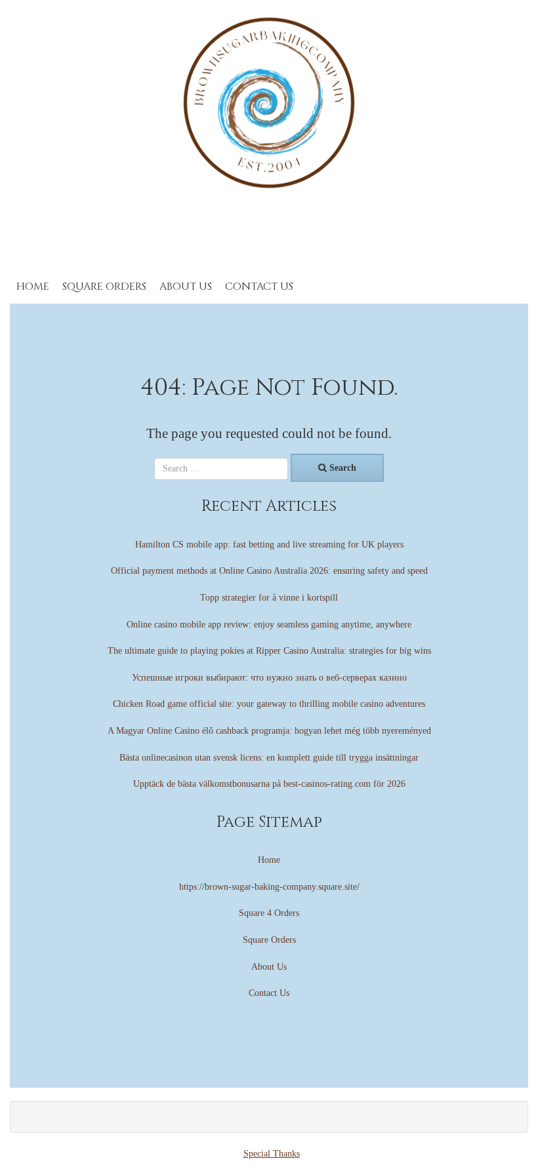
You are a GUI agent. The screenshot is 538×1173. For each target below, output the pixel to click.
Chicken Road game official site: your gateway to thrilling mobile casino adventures (269, 704)
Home (32, 286)
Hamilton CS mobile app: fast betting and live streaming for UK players (269, 544)
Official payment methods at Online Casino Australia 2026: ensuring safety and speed (269, 571)
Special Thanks (271, 1154)
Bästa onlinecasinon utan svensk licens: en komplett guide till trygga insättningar (269, 758)
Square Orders (104, 286)
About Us (185, 286)
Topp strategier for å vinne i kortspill (269, 598)
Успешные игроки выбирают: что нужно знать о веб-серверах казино (269, 678)
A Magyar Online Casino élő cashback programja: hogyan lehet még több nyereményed (269, 731)
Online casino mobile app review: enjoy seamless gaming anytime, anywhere (269, 624)
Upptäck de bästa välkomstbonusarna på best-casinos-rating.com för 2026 (269, 784)
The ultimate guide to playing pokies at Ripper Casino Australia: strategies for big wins (269, 651)
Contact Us (259, 286)
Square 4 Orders (269, 913)
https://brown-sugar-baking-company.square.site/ (269, 887)
